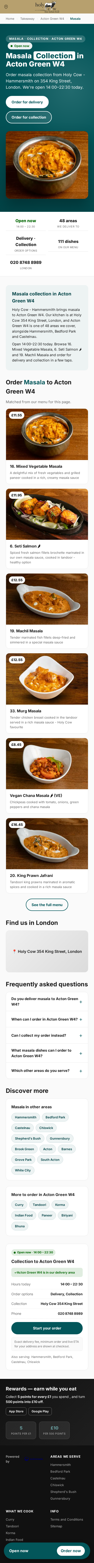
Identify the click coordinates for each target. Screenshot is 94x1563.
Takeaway (27, 18)
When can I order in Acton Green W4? (44, 1019)
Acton (47, 1149)
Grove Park (23, 1160)
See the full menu (47, 904)
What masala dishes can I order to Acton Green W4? (41, 1053)
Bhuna (20, 1226)
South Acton (50, 1160)
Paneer (47, 1215)
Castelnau (22, 1128)
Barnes (66, 1149)
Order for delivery (27, 102)
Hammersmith (25, 1117)
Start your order (47, 1328)
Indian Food (24, 1215)
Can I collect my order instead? (38, 1035)
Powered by (12, 1459)
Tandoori (39, 1205)
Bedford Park (55, 1117)
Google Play (40, 1411)
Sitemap (56, 1526)
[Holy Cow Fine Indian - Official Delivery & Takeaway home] (47, 6)
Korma (60, 1205)
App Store (16, 1411)
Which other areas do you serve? (40, 1070)
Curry (19, 1205)
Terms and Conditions (66, 1519)
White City (23, 1170)
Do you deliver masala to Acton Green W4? (44, 1001)
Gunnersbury (60, 1138)
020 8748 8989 (25, 262)
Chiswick (46, 1128)
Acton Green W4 (52, 18)
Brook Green (24, 1149)
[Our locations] (6, 7)
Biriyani (67, 1215)
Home (10, 18)
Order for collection (29, 117)
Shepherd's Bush (28, 1138)
